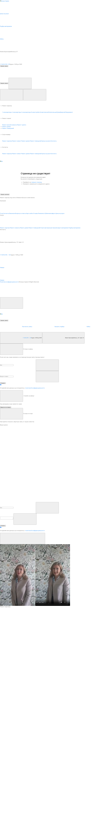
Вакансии (12, 213)
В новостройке (35, 112)
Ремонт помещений (8, 128)
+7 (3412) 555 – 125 (5, 255)
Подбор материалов (74, 228)
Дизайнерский (61, 112)
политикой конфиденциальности (35, 388)
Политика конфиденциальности (9, 282)
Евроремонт (69, 112)
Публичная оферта (50, 213)
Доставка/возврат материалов (59, 228)
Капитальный (53, 112)
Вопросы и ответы (20, 213)
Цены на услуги (46, 141)
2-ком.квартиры (16, 112)
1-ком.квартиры (6, 112)
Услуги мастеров (45, 228)
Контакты (53, 141)
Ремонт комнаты (15, 228)
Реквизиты (41, 213)
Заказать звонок (4, 66)
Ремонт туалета (21, 125)
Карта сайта (29, 213)
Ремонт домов (6, 126)
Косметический (44, 112)
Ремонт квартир (7, 141)
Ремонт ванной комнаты (9, 125)
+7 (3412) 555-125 (5, 64)
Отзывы (35, 213)
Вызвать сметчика (5, 194)
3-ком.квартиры (26, 112)
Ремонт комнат (16, 141)
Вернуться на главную (6, 407)
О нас (1, 213)
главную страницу (36, 182)
